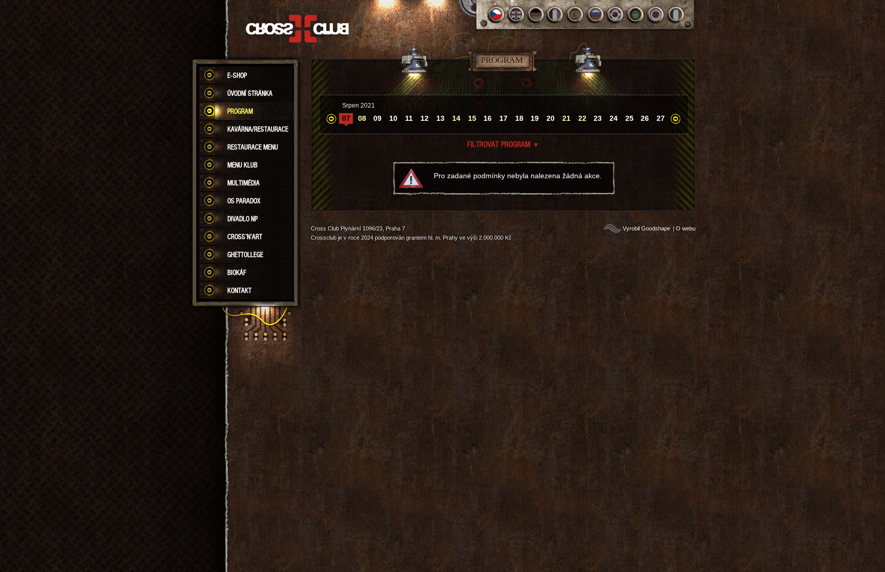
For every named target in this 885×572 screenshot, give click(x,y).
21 (566, 118)
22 (582, 118)
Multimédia (243, 183)
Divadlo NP (242, 219)
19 (535, 118)
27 (661, 118)
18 (519, 118)
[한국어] (616, 14)
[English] (516, 14)
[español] (576, 14)
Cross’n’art (244, 236)
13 (440, 118)
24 (613, 118)
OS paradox (243, 201)
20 (550, 118)
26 (645, 118)
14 (456, 118)
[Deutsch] (536, 14)
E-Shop (237, 75)
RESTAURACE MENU (252, 147)
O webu (686, 228)
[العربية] (636, 14)
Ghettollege (245, 254)
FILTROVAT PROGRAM (503, 144)
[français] (556, 14)
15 (472, 118)
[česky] (496, 14)
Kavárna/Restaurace (257, 129)
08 (362, 118)
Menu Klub (242, 165)
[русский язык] (596, 14)
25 (629, 118)
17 (503, 118)
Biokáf (236, 272)
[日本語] (656, 14)
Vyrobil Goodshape (646, 228)
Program (240, 111)
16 (487, 118)
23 (598, 118)
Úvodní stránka (249, 93)
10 (393, 118)
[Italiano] (676, 14)
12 (424, 118)
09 (377, 118)
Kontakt (239, 290)
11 (409, 118)
